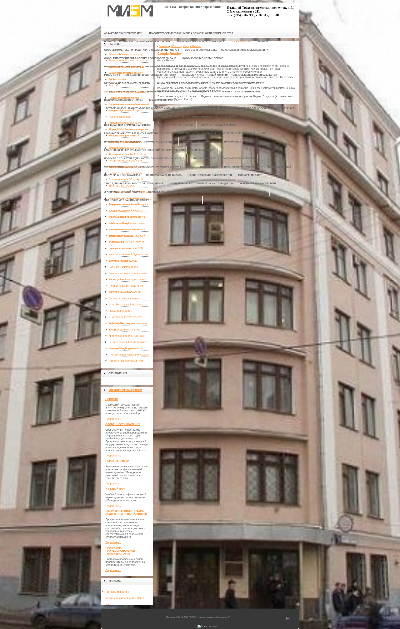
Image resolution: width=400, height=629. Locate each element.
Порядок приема (117, 461)
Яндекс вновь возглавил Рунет (127, 360)
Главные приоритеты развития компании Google (127, 218)
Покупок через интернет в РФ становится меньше (126, 286)
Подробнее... (113, 418)
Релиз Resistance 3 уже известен (128, 304)
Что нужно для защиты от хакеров (129, 354)
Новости (111, 399)
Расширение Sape (119, 310)
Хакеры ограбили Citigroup (124, 329)
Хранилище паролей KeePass (126, 335)
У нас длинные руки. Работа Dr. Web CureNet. (127, 318)
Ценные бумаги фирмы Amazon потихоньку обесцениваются (127, 343)
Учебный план (115, 489)
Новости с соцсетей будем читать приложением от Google (129, 255)
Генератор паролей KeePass (126, 204)
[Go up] (288, 619)
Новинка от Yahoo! (119, 248)
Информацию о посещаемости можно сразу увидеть (127, 230)
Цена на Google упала (122, 348)
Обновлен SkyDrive (120, 260)
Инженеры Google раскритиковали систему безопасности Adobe (123, 224)
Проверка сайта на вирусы (124, 298)
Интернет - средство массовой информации (127, 236)
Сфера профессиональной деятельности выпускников (126, 513)
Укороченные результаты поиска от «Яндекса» (128, 324)
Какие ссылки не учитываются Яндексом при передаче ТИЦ (126, 243)
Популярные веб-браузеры (125, 292)
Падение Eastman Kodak (123, 267)
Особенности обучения (122, 424)
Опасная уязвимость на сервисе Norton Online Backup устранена (128, 274)
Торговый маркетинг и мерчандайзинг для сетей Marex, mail (124, 592)
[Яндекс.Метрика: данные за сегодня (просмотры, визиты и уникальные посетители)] (207, 626)
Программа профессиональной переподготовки (120, 550)
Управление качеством (125, 390)
